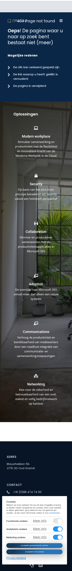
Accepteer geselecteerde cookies (34, 545)
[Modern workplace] (36, 125)
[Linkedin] (40, 565)
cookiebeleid (54, 513)
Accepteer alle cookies (34, 552)
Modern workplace (36, 136)
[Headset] (31, 565)
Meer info (39, 521)
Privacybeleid (16, 558)
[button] (61, 20)
